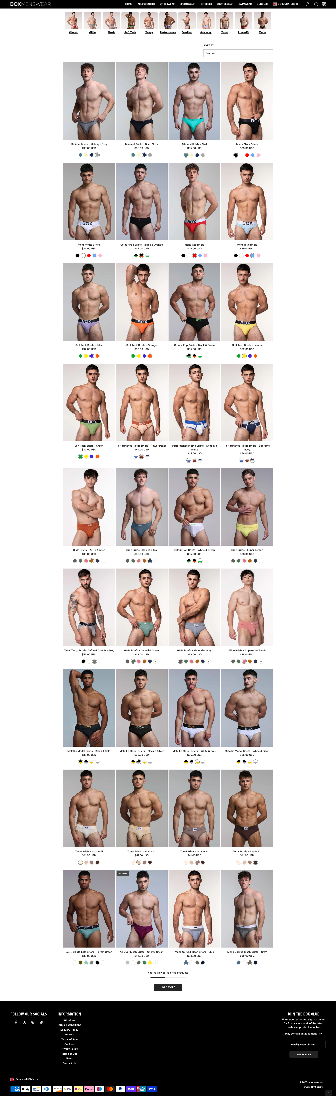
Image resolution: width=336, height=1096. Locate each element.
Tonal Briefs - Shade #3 (194, 851)
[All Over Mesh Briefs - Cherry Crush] (141, 909)
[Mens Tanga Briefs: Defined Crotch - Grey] (89, 607)
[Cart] (324, 4)
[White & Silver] (97, 762)
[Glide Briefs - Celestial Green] (141, 607)
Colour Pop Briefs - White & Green (194, 549)
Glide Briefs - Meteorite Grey (194, 650)
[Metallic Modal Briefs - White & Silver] (247, 708)
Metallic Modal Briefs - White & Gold (194, 750)
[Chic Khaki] (80, 963)
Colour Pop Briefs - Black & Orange (141, 244)
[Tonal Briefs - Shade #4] (247, 808)
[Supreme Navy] (147, 456)
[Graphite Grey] (91, 963)
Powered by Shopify (313, 1087)
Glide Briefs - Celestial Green (141, 650)
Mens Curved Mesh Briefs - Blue (194, 951)
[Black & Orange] (141, 255)
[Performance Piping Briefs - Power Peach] (141, 402)
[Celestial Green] (80, 561)
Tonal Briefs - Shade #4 (247, 851)
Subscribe (303, 1054)
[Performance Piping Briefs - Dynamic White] (194, 402)
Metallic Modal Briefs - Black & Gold (88, 750)
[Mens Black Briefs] (247, 101)
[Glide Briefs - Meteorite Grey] (194, 607)
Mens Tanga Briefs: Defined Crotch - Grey (89, 650)
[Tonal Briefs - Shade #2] (141, 808)
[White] (241, 155)
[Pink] (258, 155)
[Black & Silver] (86, 762)
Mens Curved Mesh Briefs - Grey (247, 951)
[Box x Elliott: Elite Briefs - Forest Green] (89, 909)
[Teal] (80, 155)
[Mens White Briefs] (89, 201)
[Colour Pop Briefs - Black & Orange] (141, 201)
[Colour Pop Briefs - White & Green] (194, 507)
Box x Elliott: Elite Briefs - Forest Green (89, 951)
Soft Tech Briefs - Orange (141, 345)
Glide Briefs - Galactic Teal (142, 549)
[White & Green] (147, 255)
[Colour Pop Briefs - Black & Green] (194, 302)
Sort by (208, 45)
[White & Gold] (91, 762)
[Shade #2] (86, 862)
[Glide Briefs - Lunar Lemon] (247, 507)
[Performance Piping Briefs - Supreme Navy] (247, 402)
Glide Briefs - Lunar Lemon (247, 549)
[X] (24, 1022)
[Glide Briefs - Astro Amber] (89, 507)
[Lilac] (91, 356)
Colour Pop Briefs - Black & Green (194, 345)
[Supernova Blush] (86, 561)
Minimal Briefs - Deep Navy (141, 144)
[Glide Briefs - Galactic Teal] (141, 507)
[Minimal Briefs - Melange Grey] (89, 101)
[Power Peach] (141, 456)
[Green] (80, 356)
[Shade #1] (80, 862)
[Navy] (202, 963)
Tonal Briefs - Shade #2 (141, 851)
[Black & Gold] (80, 762)
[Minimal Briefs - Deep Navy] (141, 101)
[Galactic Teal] (97, 561)
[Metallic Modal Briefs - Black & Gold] (89, 708)
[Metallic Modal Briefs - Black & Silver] (141, 708)
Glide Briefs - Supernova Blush (247, 650)
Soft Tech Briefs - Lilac (89, 345)
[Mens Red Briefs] (194, 201)
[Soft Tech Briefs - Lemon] (247, 302)
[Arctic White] (74, 963)
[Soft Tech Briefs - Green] (89, 402)
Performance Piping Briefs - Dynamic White (194, 447)
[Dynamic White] (136, 456)
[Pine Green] (144, 963)
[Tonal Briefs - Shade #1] (89, 808)
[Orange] (97, 356)
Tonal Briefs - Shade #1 (89, 851)
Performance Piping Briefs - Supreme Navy (247, 447)
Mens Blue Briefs (247, 244)
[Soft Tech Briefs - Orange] (141, 302)
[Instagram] (33, 1022)
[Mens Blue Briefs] (247, 201)
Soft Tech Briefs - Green (89, 445)
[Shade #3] (91, 862)
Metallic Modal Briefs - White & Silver (247, 750)
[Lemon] (86, 356)
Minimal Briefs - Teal (194, 144)
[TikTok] (41, 1022)
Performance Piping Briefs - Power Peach (142, 445)
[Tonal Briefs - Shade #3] (194, 808)
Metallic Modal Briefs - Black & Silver (142, 750)
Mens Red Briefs (194, 244)
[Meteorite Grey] (74, 561)
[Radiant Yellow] (150, 963)
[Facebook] (16, 1022)
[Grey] (94, 661)
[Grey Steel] (138, 963)
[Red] (247, 155)
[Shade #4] (97, 862)
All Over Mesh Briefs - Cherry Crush (141, 951)
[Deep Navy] (91, 155)
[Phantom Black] (97, 963)
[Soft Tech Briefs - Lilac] (89, 302)
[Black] (235, 155)
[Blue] (252, 155)
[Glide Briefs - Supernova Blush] (247, 607)
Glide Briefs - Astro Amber (89, 549)
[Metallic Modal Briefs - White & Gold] (194, 708)
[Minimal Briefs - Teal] (194, 101)
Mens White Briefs (89, 244)
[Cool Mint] (86, 963)
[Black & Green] (136, 255)
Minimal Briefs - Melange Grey (89, 144)
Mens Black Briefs (247, 144)
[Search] (316, 4)
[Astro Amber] (91, 561)
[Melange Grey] (97, 155)
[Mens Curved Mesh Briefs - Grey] (247, 909)
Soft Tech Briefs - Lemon (247, 345)
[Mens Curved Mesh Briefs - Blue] (194, 909)
